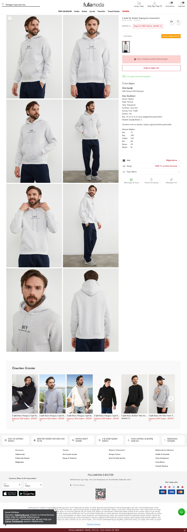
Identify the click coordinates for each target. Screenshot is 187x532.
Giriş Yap (151, 6)
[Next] (171, 399)
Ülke (5, 484)
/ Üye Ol (158, 6)
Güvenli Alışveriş (161, 466)
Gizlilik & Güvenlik (162, 454)
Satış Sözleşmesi (162, 458)
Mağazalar (19, 462)
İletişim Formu (114, 454)
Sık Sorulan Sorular (70, 454)
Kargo (152, 166)
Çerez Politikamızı (14, 521)
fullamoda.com (22, 515)
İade (146, 160)
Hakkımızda (20, 454)
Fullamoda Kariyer (22, 458)
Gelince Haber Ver (151, 68)
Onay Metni (160, 462)
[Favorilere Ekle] (177, 21)
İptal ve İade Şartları (117, 458)
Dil (26, 484)
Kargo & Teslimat (70, 458)
